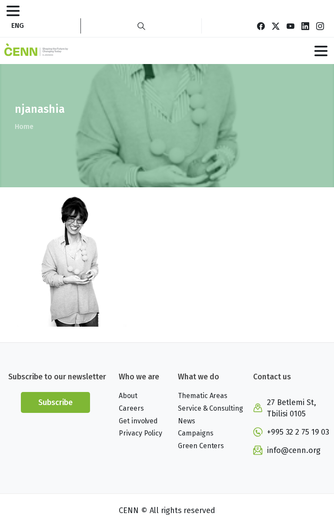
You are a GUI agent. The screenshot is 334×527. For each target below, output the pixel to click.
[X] (276, 26)
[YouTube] (290, 26)
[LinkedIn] (305, 26)
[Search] (141, 26)
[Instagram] (320, 26)
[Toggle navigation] (13, 10)
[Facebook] (261, 26)
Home (24, 126)
